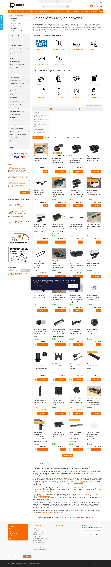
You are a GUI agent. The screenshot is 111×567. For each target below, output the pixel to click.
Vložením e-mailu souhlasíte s (18, 274)
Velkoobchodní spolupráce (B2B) (38, 11)
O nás (34, 528)
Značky (12, 147)
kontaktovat (75, 517)
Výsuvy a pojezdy (15, 77)
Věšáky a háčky (14, 42)
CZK (99, 9)
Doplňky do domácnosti (16, 128)
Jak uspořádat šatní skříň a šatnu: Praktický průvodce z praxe (17, 184)
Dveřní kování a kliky (16, 45)
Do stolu (13, 25)
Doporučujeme (38, 137)
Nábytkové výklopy (15, 80)
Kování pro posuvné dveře (17, 86)
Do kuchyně (14, 20)
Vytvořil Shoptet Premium (97, 563)
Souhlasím (73, 286)
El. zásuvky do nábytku (16, 15)
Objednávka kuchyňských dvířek (61, 11)
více (29, 172)
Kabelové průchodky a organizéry (16, 121)
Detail (45, 171)
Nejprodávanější (66, 137)
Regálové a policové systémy (15, 98)
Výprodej (12, 144)
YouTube (13, 538)
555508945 (14, 533)
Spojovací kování (14, 131)
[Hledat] (67, 6)
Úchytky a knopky (15, 35)
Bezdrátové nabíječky (17, 30)
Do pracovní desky (16, 23)
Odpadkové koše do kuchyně (15, 49)
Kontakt (35, 530)
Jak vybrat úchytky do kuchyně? (16, 168)
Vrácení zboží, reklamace (89, 11)
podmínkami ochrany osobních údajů (18, 274)
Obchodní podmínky (38, 540)
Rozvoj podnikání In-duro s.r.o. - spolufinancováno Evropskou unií (41, 548)
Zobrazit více (25, 192)
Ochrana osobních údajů (39, 542)
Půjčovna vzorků (37, 536)
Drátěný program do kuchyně (15, 57)
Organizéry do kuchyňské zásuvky (17, 53)
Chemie (12, 141)
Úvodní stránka (10, 11)
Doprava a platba (19, 11)
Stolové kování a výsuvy (16, 105)
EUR (101, 9)
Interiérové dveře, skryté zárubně (17, 93)
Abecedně (76, 137)
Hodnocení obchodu (38, 532)
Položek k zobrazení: (94, 105)
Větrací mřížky (14, 117)
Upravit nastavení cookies (34, 563)
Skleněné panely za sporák (17, 108)
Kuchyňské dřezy (14, 67)
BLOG (76, 11)
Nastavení (38, 286)
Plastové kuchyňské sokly (17, 64)
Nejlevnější (48, 137)
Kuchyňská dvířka (15, 61)
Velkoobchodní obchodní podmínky (41, 546)
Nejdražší (56, 137)
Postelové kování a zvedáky (18, 101)
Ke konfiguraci (15, 28)
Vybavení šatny (14, 90)
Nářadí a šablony (15, 137)
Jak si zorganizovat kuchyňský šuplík (18, 176)
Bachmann (14, 18)
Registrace (99, 2)
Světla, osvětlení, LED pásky (18, 134)
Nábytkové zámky (15, 114)
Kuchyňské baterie (15, 71)
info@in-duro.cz (15, 531)
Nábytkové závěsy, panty (17, 83)
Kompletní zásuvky (15, 74)
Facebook (13, 535)
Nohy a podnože (14, 39)
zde (68, 282)
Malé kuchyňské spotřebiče (17, 125)
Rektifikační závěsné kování (18, 111)
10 (68, 459)
